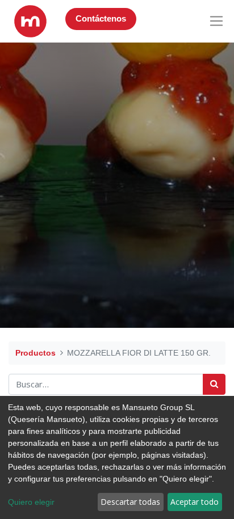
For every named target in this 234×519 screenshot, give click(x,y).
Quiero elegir (31, 502)
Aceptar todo (194, 501)
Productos (35, 352)
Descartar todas (130, 501)
